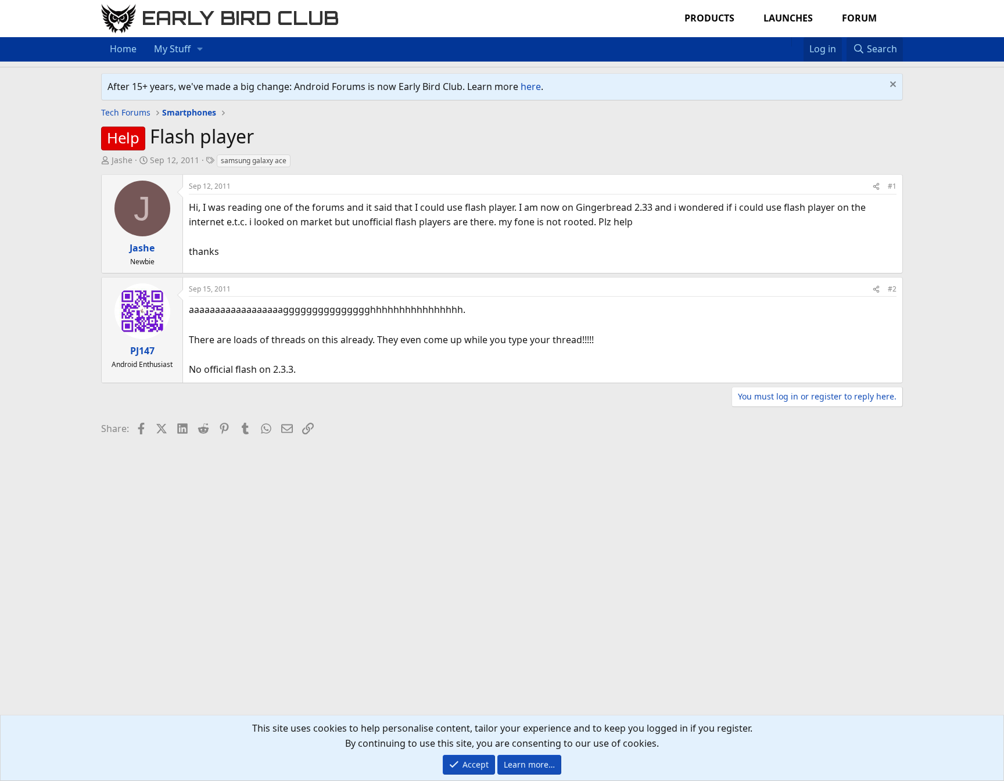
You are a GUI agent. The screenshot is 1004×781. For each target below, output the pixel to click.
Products (709, 18)
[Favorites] (797, 41)
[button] (200, 49)
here (531, 86)
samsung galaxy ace (253, 160)
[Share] (876, 186)
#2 (892, 289)
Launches (788, 18)
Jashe (122, 159)
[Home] (785, 41)
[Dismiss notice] (892, 86)
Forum (859, 18)
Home (123, 48)
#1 (892, 186)
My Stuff (172, 48)
